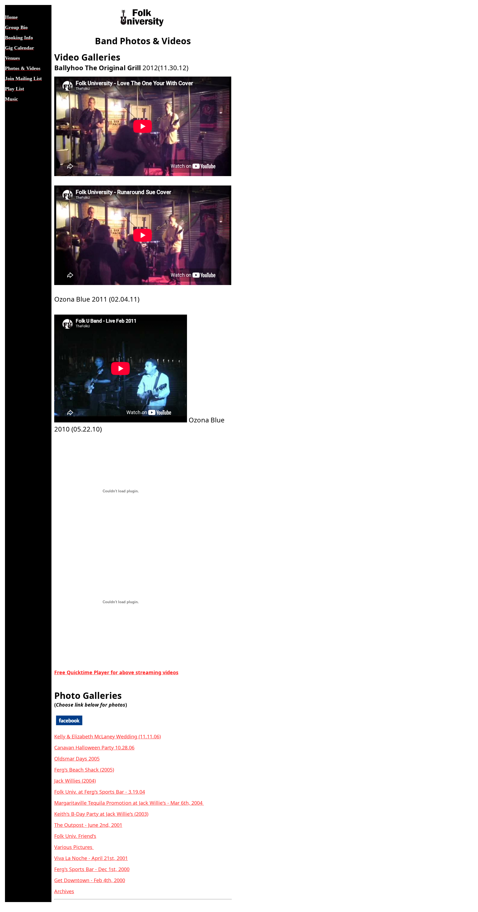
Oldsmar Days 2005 (77, 758)
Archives (64, 891)
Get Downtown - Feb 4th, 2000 (89, 880)
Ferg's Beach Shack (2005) (84, 769)
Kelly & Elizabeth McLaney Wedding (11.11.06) (107, 736)
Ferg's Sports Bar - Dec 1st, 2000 (91, 869)
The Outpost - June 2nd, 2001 (88, 825)
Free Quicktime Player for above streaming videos (116, 672)
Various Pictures (74, 847)
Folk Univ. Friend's (75, 836)
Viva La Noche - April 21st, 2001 (91, 858)
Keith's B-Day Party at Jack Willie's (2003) (101, 814)
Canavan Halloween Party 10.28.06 (94, 747)
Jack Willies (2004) (75, 780)
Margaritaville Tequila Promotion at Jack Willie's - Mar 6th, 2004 (129, 802)
